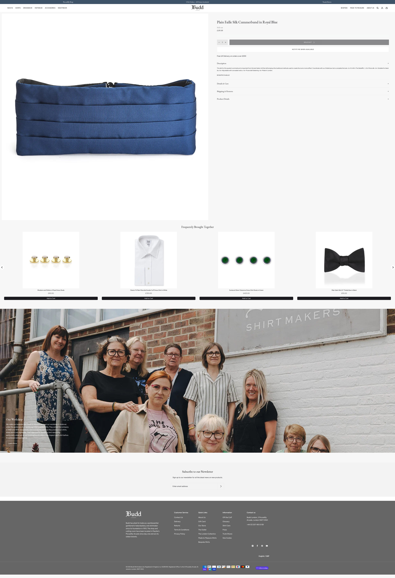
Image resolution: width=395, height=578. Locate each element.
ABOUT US (370, 8)
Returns (177, 526)
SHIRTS (18, 8)
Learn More (12, 443)
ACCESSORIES (50, 8)
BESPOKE (344, 8)
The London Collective (207, 534)
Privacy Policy (179, 534)
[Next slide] (393, 267)
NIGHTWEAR (62, 8)
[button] (377, 8)
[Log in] (382, 8)
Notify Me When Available (303, 49)
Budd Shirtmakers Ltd (137, 567)
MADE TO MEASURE (357, 8)
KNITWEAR (38, 8)
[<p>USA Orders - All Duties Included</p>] (197, 2)
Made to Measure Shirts (207, 538)
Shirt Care (226, 526)
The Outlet (202, 530)
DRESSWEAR (27, 8)
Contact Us (178, 517)
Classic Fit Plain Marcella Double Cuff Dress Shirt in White (148, 290)
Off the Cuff (227, 517)
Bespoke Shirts (204, 542)
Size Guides (227, 538)
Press (225, 530)
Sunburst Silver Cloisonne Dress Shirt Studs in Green (246, 290)
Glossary (226, 521)
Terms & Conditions (181, 530)
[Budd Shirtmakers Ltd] (197, 8)
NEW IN (10, 8)
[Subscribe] (221, 486)
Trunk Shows (227, 534)
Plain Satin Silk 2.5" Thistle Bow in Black (344, 290)
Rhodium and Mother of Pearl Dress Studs (51, 290)
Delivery (177, 521)
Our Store (202, 526)
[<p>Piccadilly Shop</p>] (69, 2)
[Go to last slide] (2, 267)
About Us (202, 517)
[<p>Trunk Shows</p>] (325, 2)
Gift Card (202, 521)
